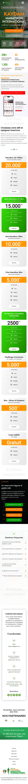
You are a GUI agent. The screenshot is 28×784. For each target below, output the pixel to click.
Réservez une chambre (14, 759)
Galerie (14, 761)
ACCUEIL (14, 748)
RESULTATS (14, 751)
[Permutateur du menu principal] (23, 2)
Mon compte (14, 756)
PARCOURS (14, 753)
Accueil (14, 764)
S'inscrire (14, 191)
